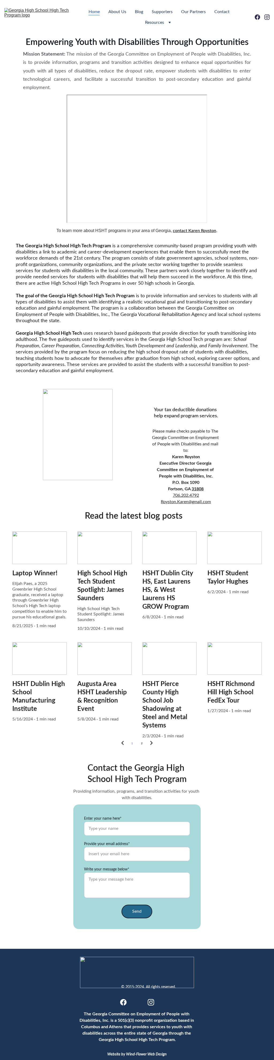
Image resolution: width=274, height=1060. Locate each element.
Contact (222, 12)
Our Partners (193, 12)
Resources (154, 22)
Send (137, 911)
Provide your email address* (107, 844)
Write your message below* (106, 869)
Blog (139, 12)
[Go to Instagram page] (267, 17)
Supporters (162, 12)
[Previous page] (122, 743)
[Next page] (151, 743)
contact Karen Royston (194, 231)
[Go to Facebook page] (259, 17)
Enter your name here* (102, 818)
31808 (198, 489)
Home (94, 12)
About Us (117, 12)
